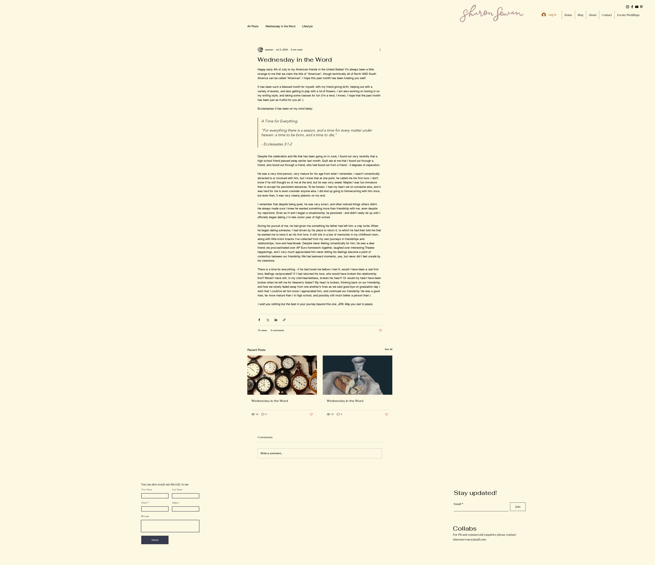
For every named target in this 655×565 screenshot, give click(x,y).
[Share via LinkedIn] (276, 319)
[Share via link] (284, 319)
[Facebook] (632, 7)
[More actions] (380, 50)
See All (388, 349)
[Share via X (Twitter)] (267, 319)
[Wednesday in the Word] (282, 375)
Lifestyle (307, 26)
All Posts (253, 26)
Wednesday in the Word (280, 26)
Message (145, 516)
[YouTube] (637, 7)
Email (144, 502)
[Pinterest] (641, 7)
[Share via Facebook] (259, 319)
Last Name (177, 489)
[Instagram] (627, 7)
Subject (175, 502)
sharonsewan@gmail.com (469, 539)
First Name (146, 489)
